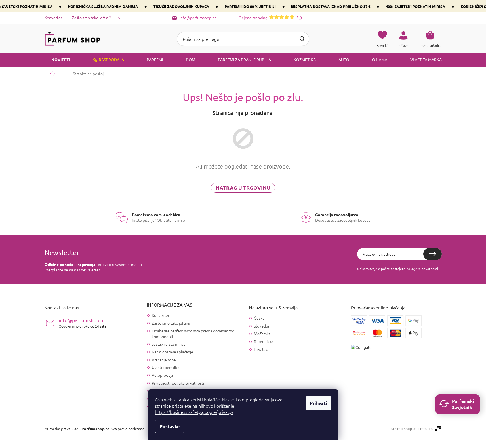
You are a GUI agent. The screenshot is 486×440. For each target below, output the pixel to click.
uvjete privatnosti (424, 268)
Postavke (170, 426)
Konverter (53, 17)
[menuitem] (57, 60)
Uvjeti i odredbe (166, 367)
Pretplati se (432, 254)
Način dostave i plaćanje (172, 352)
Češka (259, 318)
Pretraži (302, 39)
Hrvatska (261, 349)
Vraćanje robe (164, 360)
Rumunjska (263, 341)
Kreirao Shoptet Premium (412, 428)
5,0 (270, 17)
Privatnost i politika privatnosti (178, 383)
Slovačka (261, 326)
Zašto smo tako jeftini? (91, 17)
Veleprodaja (162, 375)
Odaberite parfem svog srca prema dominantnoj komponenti (193, 333)
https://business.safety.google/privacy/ (194, 412)
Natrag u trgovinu (243, 187)
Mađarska (262, 333)
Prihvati (318, 403)
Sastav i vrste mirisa (168, 344)
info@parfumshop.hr (82, 322)
